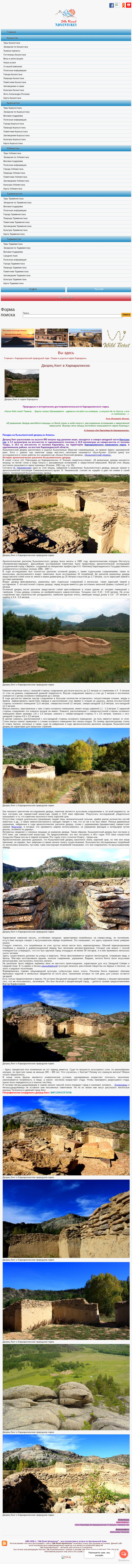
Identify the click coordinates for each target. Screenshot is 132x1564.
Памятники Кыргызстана (15, 131)
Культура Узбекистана (14, 185)
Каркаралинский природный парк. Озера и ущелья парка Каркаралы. (51, 358)
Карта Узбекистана (12, 189)
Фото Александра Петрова (16, 94)
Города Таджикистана (14, 264)
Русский (99, 289)
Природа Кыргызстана (14, 127)
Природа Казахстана (13, 78)
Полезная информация (14, 70)
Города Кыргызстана (13, 124)
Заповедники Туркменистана (17, 226)
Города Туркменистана (14, 214)
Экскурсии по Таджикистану (16, 248)
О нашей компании (12, 66)
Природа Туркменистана (15, 218)
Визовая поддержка (13, 116)
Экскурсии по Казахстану (15, 47)
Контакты (66, 297)
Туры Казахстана (11, 43)
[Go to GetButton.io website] (123, 1560)
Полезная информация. (15, 120)
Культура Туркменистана (15, 230)
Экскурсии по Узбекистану (16, 157)
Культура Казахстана (13, 90)
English (33, 289)
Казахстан (12, 38)
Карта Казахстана (12, 98)
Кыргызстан (13, 103)
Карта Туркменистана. (14, 234)
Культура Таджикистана (14, 279)
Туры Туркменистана (13, 198)
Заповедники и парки (13, 86)
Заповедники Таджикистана (16, 275)
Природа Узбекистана (14, 173)
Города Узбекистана (13, 169)
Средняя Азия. (10, 256)
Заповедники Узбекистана (16, 181)
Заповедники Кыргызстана (16, 135)
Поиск (26, 313)
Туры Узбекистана (12, 153)
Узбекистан (13, 148)
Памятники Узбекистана (15, 177)
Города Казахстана (12, 74)
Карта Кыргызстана (13, 143)
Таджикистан (14, 239)
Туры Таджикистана (13, 244)
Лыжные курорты (11, 51)
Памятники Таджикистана (16, 271)
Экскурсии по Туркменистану (17, 202)
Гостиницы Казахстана (14, 55)
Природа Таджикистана (14, 267)
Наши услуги (9, 62)
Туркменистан (15, 193)
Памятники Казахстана (14, 82)
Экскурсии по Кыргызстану (16, 112)
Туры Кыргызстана (12, 108)
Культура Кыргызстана (14, 139)
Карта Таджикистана (13, 283)
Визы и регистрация (13, 59)
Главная (11, 32)
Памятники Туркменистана (16, 222)
